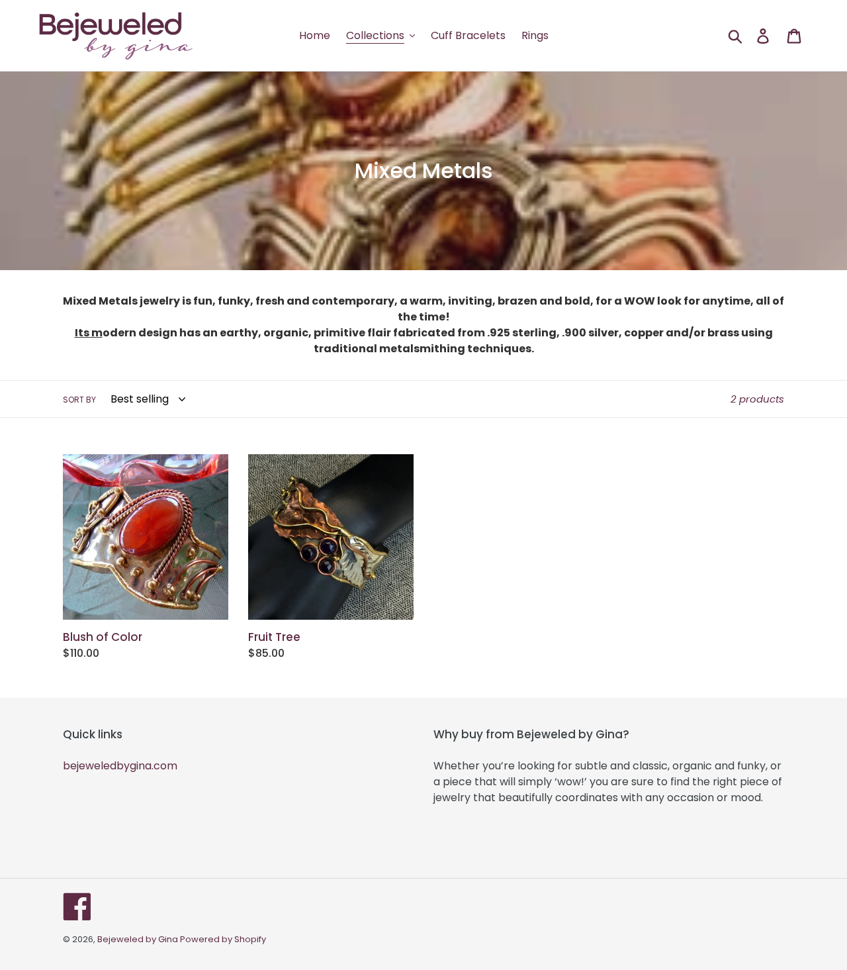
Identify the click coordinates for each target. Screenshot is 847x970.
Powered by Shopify (223, 939)
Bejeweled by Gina (138, 939)
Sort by (79, 399)
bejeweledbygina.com (120, 765)
